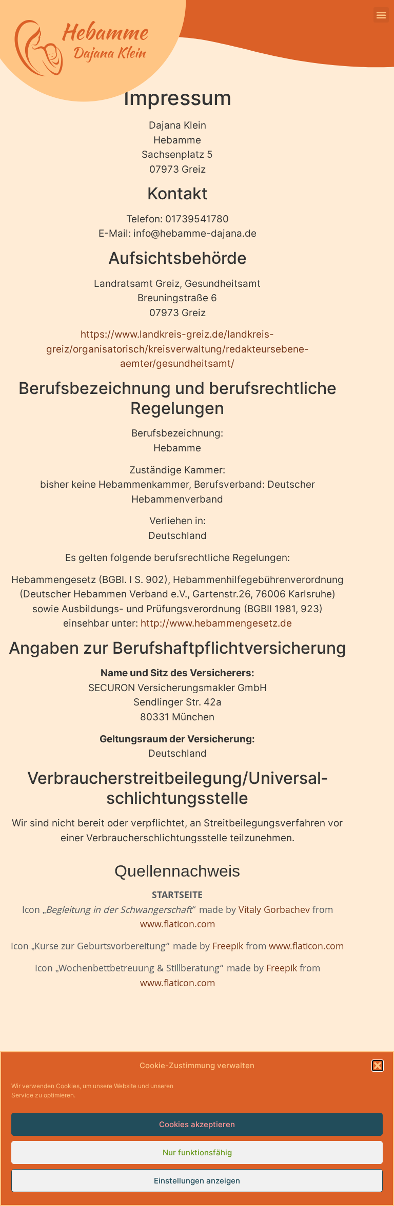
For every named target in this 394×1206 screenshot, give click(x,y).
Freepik (227, 947)
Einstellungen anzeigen (197, 1181)
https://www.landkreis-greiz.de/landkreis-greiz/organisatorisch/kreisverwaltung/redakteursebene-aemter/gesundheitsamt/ (177, 348)
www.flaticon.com (177, 925)
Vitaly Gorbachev (274, 911)
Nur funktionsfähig (197, 1152)
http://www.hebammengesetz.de (216, 623)
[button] (377, 1066)
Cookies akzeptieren (197, 1124)
